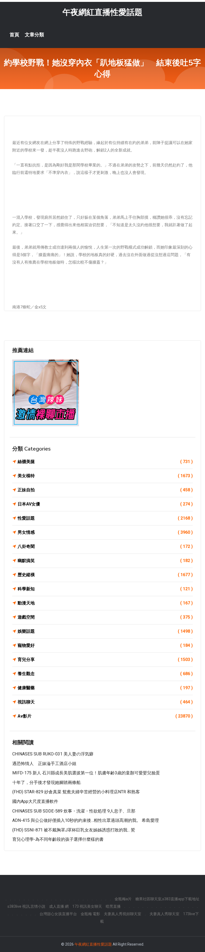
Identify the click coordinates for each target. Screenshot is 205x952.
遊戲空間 (105, 617)
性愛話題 (105, 518)
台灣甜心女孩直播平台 (58, 914)
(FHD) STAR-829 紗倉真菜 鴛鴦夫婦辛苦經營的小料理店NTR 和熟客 (76, 791)
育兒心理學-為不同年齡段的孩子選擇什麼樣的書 (58, 839)
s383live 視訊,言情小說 (26, 906)
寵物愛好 (105, 645)
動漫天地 (105, 603)
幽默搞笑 (105, 560)
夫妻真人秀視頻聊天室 (122, 914)
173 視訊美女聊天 (87, 906)
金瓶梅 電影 (90, 914)
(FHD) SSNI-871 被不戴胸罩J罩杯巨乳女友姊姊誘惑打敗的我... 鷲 (73, 829)
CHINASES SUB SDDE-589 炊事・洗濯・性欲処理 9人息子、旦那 (73, 811)
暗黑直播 (113, 906)
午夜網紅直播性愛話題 (102, 12)
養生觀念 (105, 673)
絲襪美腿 (105, 461)
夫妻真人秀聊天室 (164, 914)
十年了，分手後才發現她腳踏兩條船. (46, 782)
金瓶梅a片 (123, 899)
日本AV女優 (105, 504)
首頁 (14, 34)
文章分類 (34, 34)
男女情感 (105, 532)
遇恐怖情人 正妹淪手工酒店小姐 (44, 763)
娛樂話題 (105, 631)
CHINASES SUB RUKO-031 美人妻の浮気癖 (52, 753)
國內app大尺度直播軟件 (35, 801)
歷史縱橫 (105, 574)
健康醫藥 (105, 687)
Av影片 (105, 716)
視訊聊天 (105, 701)
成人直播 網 (59, 906)
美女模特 (105, 475)
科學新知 (105, 588)
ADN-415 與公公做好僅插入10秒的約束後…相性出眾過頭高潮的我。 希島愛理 (85, 820)
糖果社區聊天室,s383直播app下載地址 (167, 899)
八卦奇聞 (105, 546)
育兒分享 (105, 659)
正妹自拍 (105, 489)
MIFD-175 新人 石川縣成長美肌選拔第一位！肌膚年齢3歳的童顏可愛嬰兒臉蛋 (86, 772)
